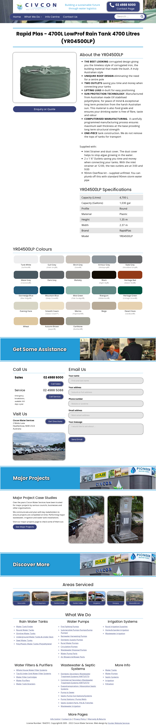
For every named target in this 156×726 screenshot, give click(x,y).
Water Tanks (111, 670)
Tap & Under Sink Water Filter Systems (33, 673)
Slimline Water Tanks (25, 633)
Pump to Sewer (67, 692)
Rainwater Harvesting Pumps (74, 636)
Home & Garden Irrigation (117, 630)
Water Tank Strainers (25, 684)
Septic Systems (112, 677)
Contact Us (70, 17)
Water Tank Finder (24, 626)
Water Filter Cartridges (26, 677)
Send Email (76, 439)
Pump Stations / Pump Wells (73, 699)
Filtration (109, 684)
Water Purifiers (23, 680)
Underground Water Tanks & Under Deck (34, 637)
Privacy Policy (80, 719)
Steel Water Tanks (24, 640)
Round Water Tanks (25, 630)
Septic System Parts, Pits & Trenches (77, 702)
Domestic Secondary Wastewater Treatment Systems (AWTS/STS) (75, 675)
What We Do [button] (32, 17)
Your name (74, 375)
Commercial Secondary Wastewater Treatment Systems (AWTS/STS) (77, 681)
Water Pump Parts (69, 653)
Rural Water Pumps (69, 643)
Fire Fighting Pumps (70, 626)
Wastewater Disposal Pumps (74, 650)
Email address (75, 410)
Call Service (55, 396)
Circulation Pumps (69, 646)
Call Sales (56, 384)
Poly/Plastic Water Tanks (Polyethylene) (34, 643)
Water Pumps (111, 673)
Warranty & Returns (97, 719)
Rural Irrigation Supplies (116, 626)
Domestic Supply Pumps (72, 639)
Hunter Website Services (119, 723)
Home (17, 17)
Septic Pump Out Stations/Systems (76, 695)
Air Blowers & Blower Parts (73, 657)
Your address (75, 387)
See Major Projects (25, 526)
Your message (75, 422)
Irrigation (109, 680)
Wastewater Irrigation (115, 633)
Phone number (76, 399)
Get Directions (55, 421)
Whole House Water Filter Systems (31, 670)
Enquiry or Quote (44, 109)
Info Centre (52, 17)
